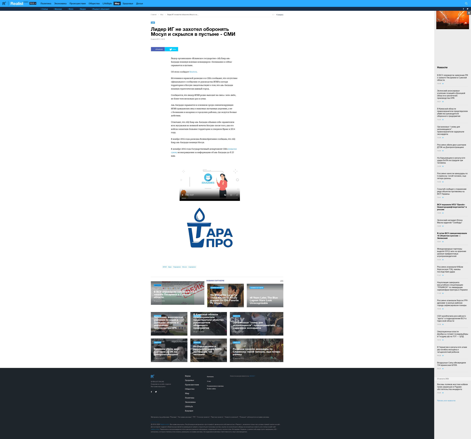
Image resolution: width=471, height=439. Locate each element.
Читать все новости (446, 400)
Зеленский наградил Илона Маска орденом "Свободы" (450, 221)
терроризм (192, 267)
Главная (153, 14)
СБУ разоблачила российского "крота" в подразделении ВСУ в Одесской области (451, 318)
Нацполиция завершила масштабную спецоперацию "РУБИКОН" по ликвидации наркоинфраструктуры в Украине (452, 286)
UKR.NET (252, 376)
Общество (94, 3)
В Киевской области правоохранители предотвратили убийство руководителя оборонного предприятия (452, 112)
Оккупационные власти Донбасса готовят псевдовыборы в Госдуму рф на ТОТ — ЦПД (452, 334)
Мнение (58, 9)
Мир (117, 3)
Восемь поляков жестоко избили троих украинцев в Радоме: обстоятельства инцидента (452, 386)
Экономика (60, 3)
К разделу (279, 15)
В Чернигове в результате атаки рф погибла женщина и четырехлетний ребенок (452, 349)
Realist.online (164, 424)
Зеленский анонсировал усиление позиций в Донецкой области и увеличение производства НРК (451, 94)
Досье (139, 3)
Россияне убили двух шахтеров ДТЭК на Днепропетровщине (451, 146)
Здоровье (128, 3)
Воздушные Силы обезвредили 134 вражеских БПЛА (451, 364)
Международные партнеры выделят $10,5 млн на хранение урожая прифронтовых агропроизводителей (451, 252)
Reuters (193, 71)
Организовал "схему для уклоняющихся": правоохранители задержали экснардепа (450, 130)
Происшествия (78, 3)
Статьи (45, 9)
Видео (83, 9)
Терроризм (177, 267)
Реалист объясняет (101, 9)
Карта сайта (155, 422)
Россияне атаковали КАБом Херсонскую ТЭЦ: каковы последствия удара (450, 269)
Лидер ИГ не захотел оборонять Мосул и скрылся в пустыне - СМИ (183, 14)
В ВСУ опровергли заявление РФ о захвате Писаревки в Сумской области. (452, 77)
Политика (46, 3)
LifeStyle (107, 3)
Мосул (184, 267)
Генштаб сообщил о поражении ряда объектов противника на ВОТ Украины (451, 191)
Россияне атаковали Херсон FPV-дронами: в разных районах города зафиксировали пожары (452, 302)
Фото (71, 9)
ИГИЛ (165, 267)
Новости (158, 285)
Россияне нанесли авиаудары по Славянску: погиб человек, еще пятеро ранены (452, 175)
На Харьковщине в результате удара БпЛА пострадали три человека (451, 160)
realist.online (155, 429)
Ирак (169, 267)
